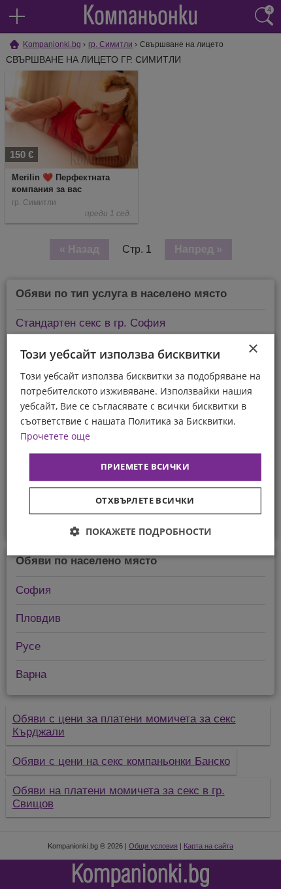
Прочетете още (55, 436)
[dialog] (140, 444)
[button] (141, 531)
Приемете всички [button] (145, 467)
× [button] (252, 349)
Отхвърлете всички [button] (145, 500)
